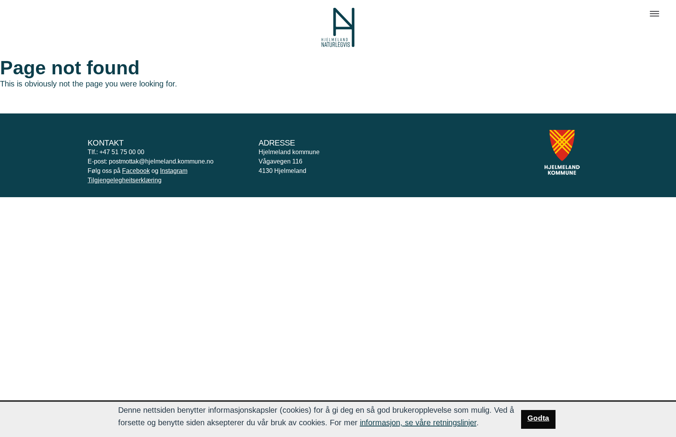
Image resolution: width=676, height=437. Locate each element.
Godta (538, 418)
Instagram (173, 170)
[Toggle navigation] (654, 13)
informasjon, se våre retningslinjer (418, 422)
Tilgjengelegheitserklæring (125, 180)
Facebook (136, 170)
